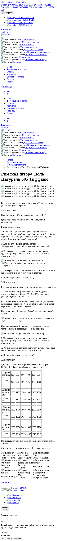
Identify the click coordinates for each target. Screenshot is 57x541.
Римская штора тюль (16, 165)
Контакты (11, 74)
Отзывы (10, 72)
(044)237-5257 (25, 25)
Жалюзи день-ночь (30, 42)
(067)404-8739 (22, 5)
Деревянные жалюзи (33, 49)
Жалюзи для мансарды (35, 59)
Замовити (5, 482)
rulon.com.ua (18, 490)
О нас (9, 67)
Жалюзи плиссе (26, 57)
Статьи (10, 82)
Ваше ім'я (5, 535)
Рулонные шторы (28, 39)
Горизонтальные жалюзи (39, 52)
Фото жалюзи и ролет (17, 69)
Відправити (7, 538)
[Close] (2, 521)
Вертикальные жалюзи (36, 54)
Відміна (17, 538)
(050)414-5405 (28, 20)
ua (8, 91)
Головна (10, 160)
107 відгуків (20, 488)
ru (7, 93)
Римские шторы (26, 44)
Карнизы (16, 62)
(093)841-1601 (25, 7)
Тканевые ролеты (28, 47)
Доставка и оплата (15, 77)
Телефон (5, 532)
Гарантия (11, 79)
